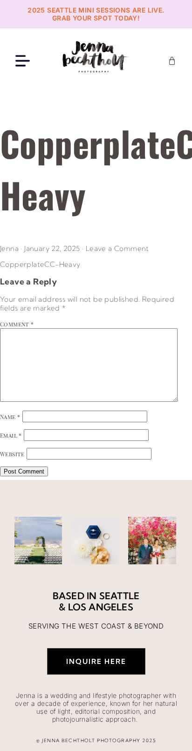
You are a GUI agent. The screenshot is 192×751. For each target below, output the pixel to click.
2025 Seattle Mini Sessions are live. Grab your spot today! (95, 14)
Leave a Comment (117, 248)
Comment (17, 324)
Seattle (119, 596)
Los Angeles (100, 607)
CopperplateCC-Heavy (40, 264)
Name (10, 416)
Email (11, 435)
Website (12, 454)
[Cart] (172, 61)
